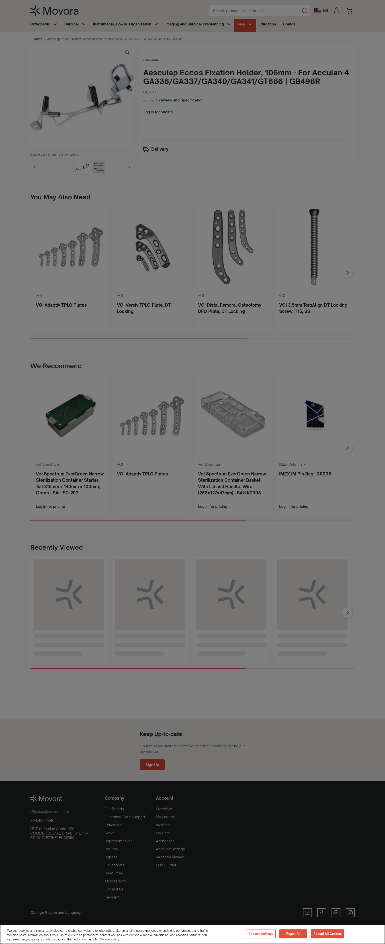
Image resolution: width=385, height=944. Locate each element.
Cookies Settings (260, 933)
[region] (192, 934)
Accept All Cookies (327, 933)
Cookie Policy (109, 939)
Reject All (293, 933)
